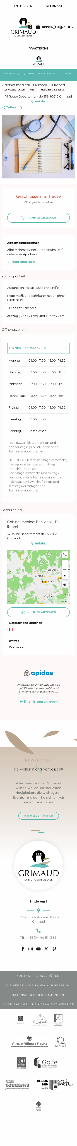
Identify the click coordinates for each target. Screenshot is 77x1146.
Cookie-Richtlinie (20, 1004)
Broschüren (48, 975)
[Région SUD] (55, 1084)
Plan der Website (57, 1004)
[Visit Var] (17, 1084)
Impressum (60, 985)
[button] (60, 27)
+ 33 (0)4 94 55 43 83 (38, 937)
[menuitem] (23, 6)
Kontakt (24, 975)
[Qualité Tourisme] (61, 1041)
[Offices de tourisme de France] (39, 1106)
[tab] (35, 348)
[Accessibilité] (46, 27)
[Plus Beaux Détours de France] (58, 1020)
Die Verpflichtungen (26, 985)
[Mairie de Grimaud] (20, 1020)
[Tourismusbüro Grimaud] (38, 865)
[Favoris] (54, 27)
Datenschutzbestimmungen (38, 995)
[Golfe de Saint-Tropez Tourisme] (46, 1063)
